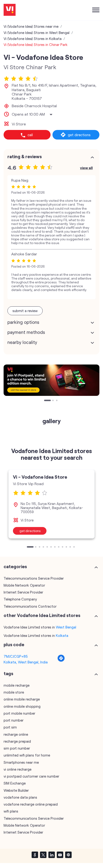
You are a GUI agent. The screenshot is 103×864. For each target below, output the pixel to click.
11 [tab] (70, 547)
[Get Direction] (61, 660)
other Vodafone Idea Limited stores (42, 615)
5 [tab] (47, 547)
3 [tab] (57, 401)
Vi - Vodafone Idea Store (40, 477)
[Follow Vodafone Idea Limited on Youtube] (59, 854)
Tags (8, 673)
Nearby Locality (22, 342)
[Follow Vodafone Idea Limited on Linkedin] (51, 854)
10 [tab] (67, 547)
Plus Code (14, 644)
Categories (15, 566)
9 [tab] (63, 547)
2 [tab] (49, 401)
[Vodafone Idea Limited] (10, 10)
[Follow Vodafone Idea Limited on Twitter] (43, 854)
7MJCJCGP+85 (16, 656)
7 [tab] (55, 547)
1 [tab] (45, 401)
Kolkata (62, 635)
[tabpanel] (51, 504)
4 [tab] (44, 547)
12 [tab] (74, 547)
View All (86, 167)
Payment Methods (26, 332)
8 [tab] (59, 547)
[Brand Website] (68, 854)
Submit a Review (25, 311)
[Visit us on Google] (34, 854)
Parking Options (23, 322)
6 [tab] (51, 547)
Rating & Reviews (24, 156)
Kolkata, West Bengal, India (26, 662)
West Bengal (66, 627)
